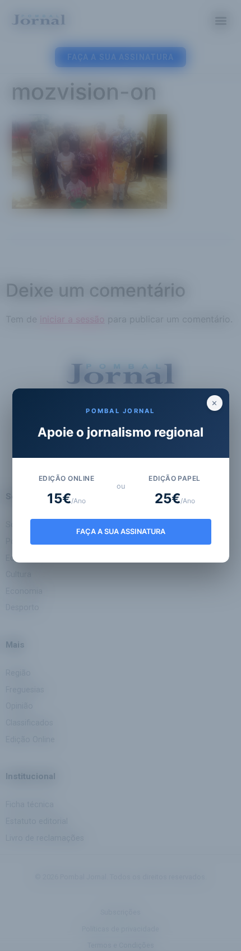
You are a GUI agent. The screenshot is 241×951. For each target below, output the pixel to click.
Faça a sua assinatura (120, 531)
